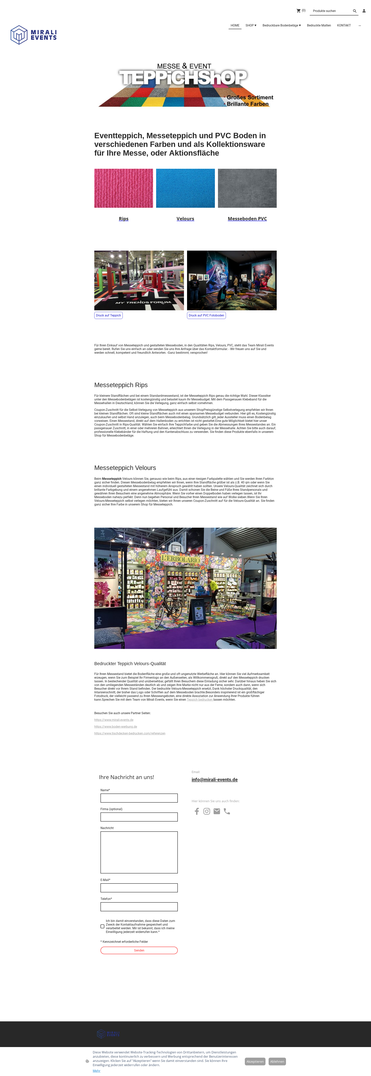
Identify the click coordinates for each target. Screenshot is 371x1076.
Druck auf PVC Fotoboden (206, 315)
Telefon (106, 899)
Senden (139, 950)
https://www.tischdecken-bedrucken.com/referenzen (129, 733)
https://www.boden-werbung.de (115, 726)
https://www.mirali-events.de (113, 720)
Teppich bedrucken (200, 699)
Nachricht (107, 828)
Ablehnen (277, 1061)
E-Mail (105, 880)
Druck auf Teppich (108, 315)
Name (105, 790)
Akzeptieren (255, 1061)
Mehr (96, 1071)
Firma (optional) (111, 809)
